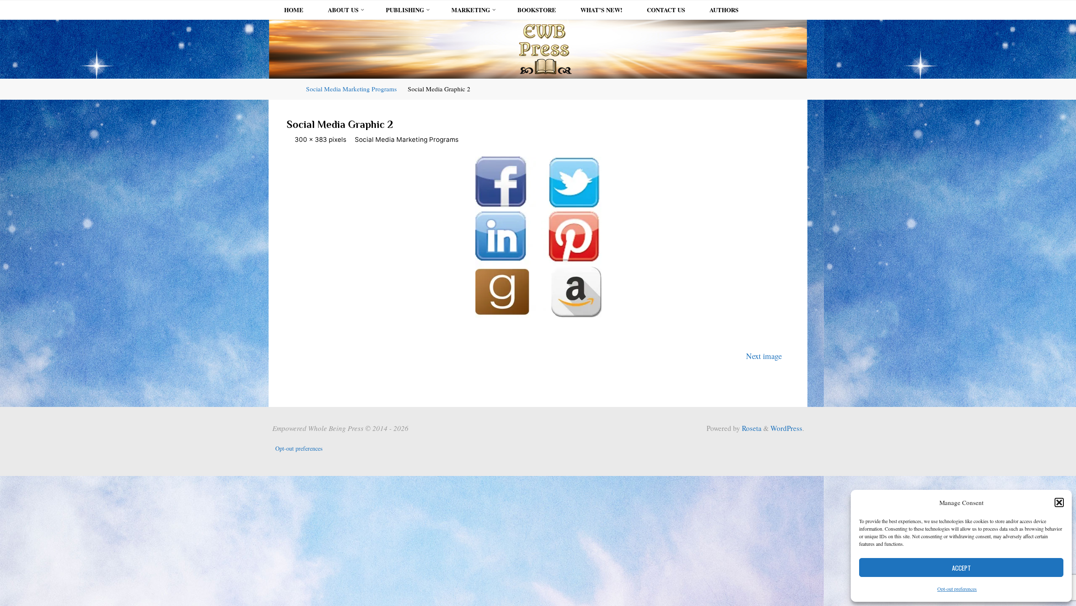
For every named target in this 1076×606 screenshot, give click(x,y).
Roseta (751, 428)
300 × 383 (312, 140)
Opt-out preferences (957, 588)
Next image (764, 356)
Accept (961, 567)
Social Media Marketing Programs (351, 89)
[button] (1059, 502)
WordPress (786, 428)
